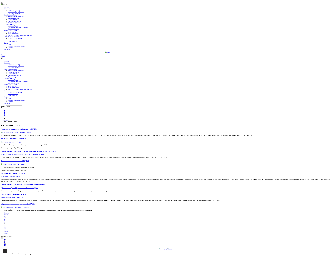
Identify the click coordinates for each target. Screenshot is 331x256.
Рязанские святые (13, 40)
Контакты (7, 49)
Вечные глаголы (12, 19)
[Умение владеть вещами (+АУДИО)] (12, 197)
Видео (9, 44)
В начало (6, 213)
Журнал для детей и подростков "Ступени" (20, 35)
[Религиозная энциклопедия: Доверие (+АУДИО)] (16, 132)
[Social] (4, 111)
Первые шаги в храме (14, 10)
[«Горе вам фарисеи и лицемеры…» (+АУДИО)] (15, 207)
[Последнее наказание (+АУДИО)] (11, 176)
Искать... (3, 106)
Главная (6, 7)
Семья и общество (9, 24)
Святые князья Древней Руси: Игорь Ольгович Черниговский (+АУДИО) (28, 151)
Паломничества (12, 41)
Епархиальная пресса (10, 30)
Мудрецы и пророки (14, 22)
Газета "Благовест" (13, 33)
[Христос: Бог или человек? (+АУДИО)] (13, 164)
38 (5, 216)
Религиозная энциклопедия (16, 16)
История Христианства (14, 21)
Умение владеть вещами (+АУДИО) (14, 194)
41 (5, 220)
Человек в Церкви (13, 26)
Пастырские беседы (13, 18)
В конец (6, 233)
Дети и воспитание (13, 29)
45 (5, 227)
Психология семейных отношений (18, 27)
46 (5, 228)
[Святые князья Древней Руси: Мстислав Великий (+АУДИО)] (19, 188)
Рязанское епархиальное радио (17, 46)
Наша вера (7, 8)
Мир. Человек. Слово (10, 15)
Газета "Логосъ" (12, 32)
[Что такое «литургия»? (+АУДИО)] (11, 142)
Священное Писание (14, 13)
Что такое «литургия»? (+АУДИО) (13, 139)
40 (5, 219)
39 (5, 217)
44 (5, 225)
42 (5, 222)
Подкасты (10, 47)
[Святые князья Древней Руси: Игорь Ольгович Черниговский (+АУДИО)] (23, 154)
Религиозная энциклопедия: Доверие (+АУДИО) (19, 129)
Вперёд (6, 231)
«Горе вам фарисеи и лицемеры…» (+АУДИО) (18, 204)
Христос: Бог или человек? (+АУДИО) (15, 161)
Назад (6, 214)
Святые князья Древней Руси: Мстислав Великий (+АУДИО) (23, 184)
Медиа (6, 43)
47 (5, 230)
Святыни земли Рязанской (11, 36)
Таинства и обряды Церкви (16, 12)
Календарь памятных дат (15, 38)
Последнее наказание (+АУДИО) (13, 173)
